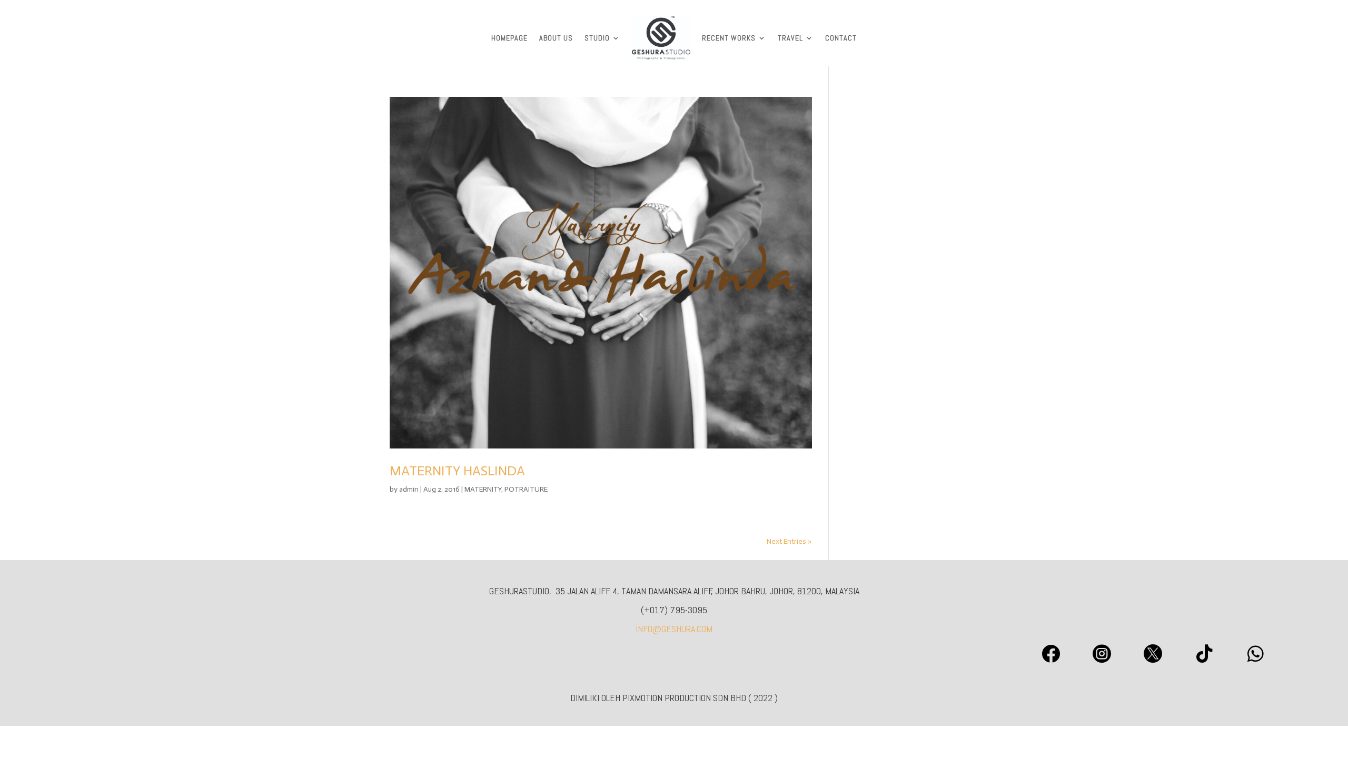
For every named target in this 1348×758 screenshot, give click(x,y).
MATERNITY (482, 489)
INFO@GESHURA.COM (674, 629)
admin (409, 489)
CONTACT (841, 38)
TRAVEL (790, 38)
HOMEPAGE (509, 38)
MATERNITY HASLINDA (457, 471)
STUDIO (597, 38)
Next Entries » (789, 541)
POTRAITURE (526, 489)
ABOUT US (556, 38)
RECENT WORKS (729, 38)
